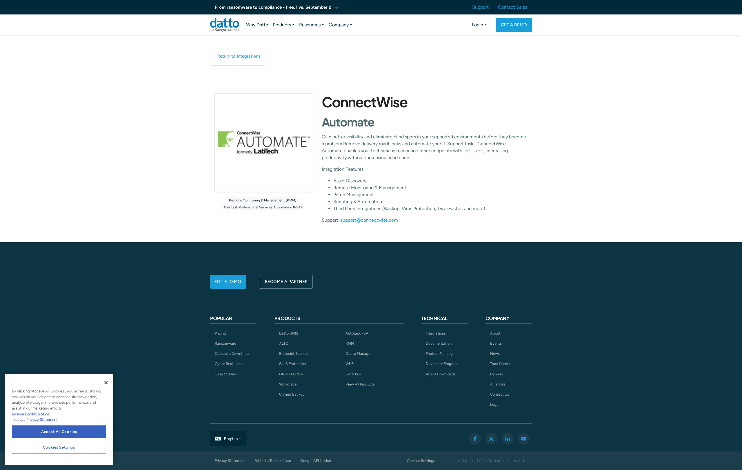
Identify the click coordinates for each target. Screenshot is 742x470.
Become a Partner (286, 281)
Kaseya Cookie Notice (30, 414)
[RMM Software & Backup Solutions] (224, 25)
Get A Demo (514, 24)
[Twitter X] (491, 439)
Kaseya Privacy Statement (35, 419)
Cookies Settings (421, 460)
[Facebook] (475, 439)
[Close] (106, 382)
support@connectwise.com (369, 220)
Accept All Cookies (59, 431)
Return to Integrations (238, 56)
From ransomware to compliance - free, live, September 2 (273, 7)
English (231, 438)
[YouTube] (524, 439)
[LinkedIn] (507, 439)
